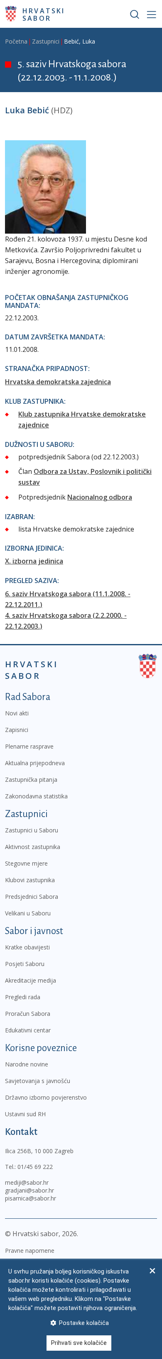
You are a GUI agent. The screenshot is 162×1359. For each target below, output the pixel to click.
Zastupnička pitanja (31, 779)
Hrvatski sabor (43, 14)
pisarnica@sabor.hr (30, 1198)
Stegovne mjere (26, 863)
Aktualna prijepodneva (35, 763)
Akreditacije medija (30, 980)
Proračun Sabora (27, 1013)
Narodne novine (26, 1064)
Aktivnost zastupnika (32, 847)
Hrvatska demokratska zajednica (58, 381)
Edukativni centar (28, 1030)
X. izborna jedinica (34, 561)
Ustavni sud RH (25, 1114)
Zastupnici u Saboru (31, 830)
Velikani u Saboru (28, 913)
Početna (16, 41)
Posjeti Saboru (24, 964)
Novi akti (17, 713)
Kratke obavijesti (27, 947)
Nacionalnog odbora (99, 497)
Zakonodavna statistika (36, 796)
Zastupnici (45, 41)
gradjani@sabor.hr (29, 1190)
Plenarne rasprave (29, 746)
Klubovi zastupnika (30, 880)
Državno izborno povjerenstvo (46, 1097)
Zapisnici (16, 730)
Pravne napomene (29, 1250)
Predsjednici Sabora (31, 896)
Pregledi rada (22, 997)
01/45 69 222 (35, 1167)
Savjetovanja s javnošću (37, 1081)
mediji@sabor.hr (27, 1182)
